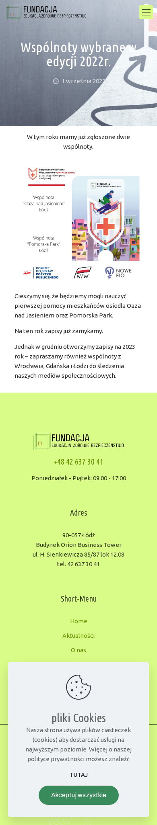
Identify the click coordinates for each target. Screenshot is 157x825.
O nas (78, 650)
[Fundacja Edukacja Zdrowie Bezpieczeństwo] (46, 12)
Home (78, 621)
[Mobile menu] (146, 12)
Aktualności (78, 635)
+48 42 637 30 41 (78, 461)
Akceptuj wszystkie (78, 795)
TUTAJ (78, 774)
